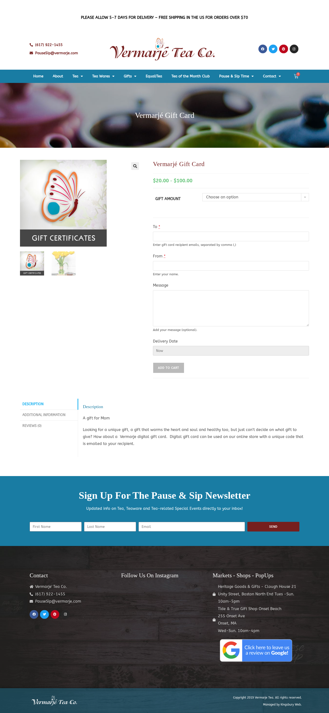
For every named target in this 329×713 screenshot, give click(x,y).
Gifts (128, 76)
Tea (75, 76)
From (159, 256)
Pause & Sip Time (234, 76)
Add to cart (168, 368)
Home (38, 76)
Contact (269, 76)
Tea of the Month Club (190, 76)
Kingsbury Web (291, 704)
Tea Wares (101, 76)
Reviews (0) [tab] (31, 426)
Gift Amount (168, 198)
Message (160, 285)
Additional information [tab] (44, 415)
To (156, 226)
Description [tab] (33, 404)
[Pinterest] (283, 49)
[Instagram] (294, 49)
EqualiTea (154, 76)
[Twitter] (273, 49)
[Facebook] (262, 49)
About (58, 76)
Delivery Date (165, 341)
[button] (135, 166)
